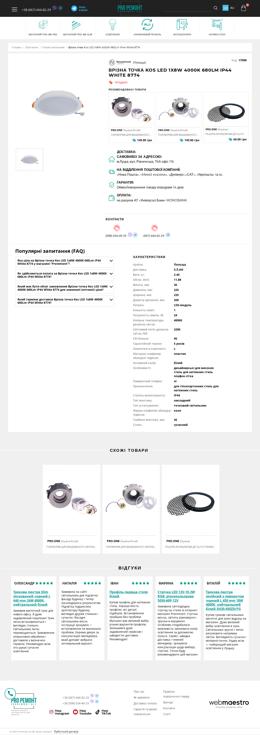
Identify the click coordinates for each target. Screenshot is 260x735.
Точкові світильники (53, 47)
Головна (16, 47)
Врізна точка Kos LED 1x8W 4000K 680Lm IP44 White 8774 (104, 47)
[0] (243, 8)
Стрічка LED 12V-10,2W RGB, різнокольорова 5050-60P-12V (176, 596)
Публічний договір (66, 731)
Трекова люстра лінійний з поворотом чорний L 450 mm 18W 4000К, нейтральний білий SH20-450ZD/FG (225, 600)
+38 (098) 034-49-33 (76, 703)
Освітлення (31, 47)
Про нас (139, 691)
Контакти (169, 708)
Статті (167, 714)
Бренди (168, 702)
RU (232, 8)
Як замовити (142, 697)
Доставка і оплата (145, 703)
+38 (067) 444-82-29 (36, 10)
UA (226, 8)
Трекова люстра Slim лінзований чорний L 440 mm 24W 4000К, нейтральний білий (31, 598)
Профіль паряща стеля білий (128, 594)
